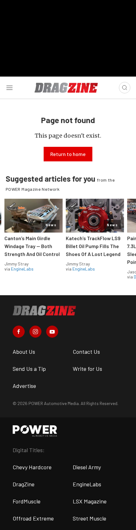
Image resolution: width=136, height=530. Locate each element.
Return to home (68, 154)
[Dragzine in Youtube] (52, 332)
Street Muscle (89, 518)
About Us (24, 351)
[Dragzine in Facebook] (19, 332)
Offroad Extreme (33, 518)
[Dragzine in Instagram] (35, 332)
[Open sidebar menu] (9, 88)
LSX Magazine (90, 501)
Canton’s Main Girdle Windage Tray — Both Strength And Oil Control (32, 246)
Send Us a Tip (29, 368)
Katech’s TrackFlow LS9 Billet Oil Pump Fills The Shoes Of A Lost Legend (93, 246)
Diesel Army (87, 467)
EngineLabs (22, 268)
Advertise (24, 385)
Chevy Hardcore (32, 467)
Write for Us (87, 368)
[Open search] (124, 87)
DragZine (23, 484)
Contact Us (86, 351)
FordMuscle (26, 501)
